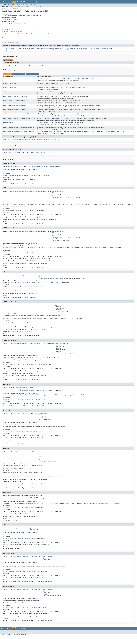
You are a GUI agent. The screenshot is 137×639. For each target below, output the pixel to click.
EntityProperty (11, 83)
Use (18, 1)
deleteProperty (41, 78)
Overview (3, 1)
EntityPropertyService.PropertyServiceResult (40, 50)
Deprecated (26, 1)
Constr (16, 6)
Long (61, 83)
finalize (15, 139)
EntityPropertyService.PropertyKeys (99, 48)
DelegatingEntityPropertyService (13, 65)
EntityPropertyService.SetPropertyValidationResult (71, 50)
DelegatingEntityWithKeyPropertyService (14, 23)
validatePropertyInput (43, 122)
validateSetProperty (43, 127)
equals (9, 139)
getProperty (40, 100)
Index (31, 1)
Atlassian (15, 634)
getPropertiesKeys (42, 92)
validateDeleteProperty (44, 114)
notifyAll (39, 139)
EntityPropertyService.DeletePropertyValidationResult (19, 48)
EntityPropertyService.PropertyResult (14, 50)
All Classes (34, 4)
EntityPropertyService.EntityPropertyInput (50, 48)
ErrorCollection (8, 122)
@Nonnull (54, 192)
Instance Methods (18, 74)
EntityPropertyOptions (78, 96)
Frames (19, 4)
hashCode (27, 139)
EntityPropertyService (8, 19)
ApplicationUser (51, 78)
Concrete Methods (32, 74)
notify (33, 139)
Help (35, 1)
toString (46, 139)
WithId (45, 11)
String (74, 87)
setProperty (40, 109)
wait (51, 139)
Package (9, 1)
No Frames (25, 4)
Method (21, 6)
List (4, 83)
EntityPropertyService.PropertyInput (76, 48)
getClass (21, 139)
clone (4, 139)
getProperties (41, 83)
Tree (21, 1)
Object (8, 29)
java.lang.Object (6, 14)
